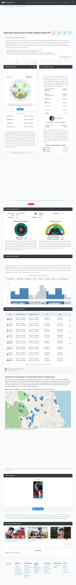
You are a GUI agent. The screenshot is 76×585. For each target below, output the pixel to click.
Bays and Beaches (10, 389)
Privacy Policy (66, 572)
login (10, 552)
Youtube (37, 570)
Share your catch (38, 508)
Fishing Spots (6, 6)
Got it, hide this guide (65, 57)
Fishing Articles (18, 574)
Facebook (37, 567)
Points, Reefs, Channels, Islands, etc (46, 389)
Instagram (37, 568)
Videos (44, 2)
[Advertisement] (38, 18)
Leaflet (57, 427)
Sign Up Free (20, 109)
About (64, 567)
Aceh (17, 6)
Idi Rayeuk (38, 40)
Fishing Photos (18, 572)
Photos (38, 2)
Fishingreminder (10, 2)
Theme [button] (68, 2)
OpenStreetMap (63, 427)
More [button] (55, 2)
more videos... (67, 544)
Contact (65, 565)
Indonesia (12, 6)
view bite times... (25, 47)
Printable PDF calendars (12, 370)
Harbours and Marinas (22, 389)
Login (61, 2)
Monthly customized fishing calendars (15, 368)
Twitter (37, 572)
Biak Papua (38, 479)
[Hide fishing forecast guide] (70, 38)
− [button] (7, 395)
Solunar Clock (47, 569)
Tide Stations (18, 569)
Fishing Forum (18, 570)
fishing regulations (30, 383)
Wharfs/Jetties (32, 389)
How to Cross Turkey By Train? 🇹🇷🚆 (59, 539)
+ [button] (7, 393)
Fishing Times (30, 2)
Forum (50, 2)
